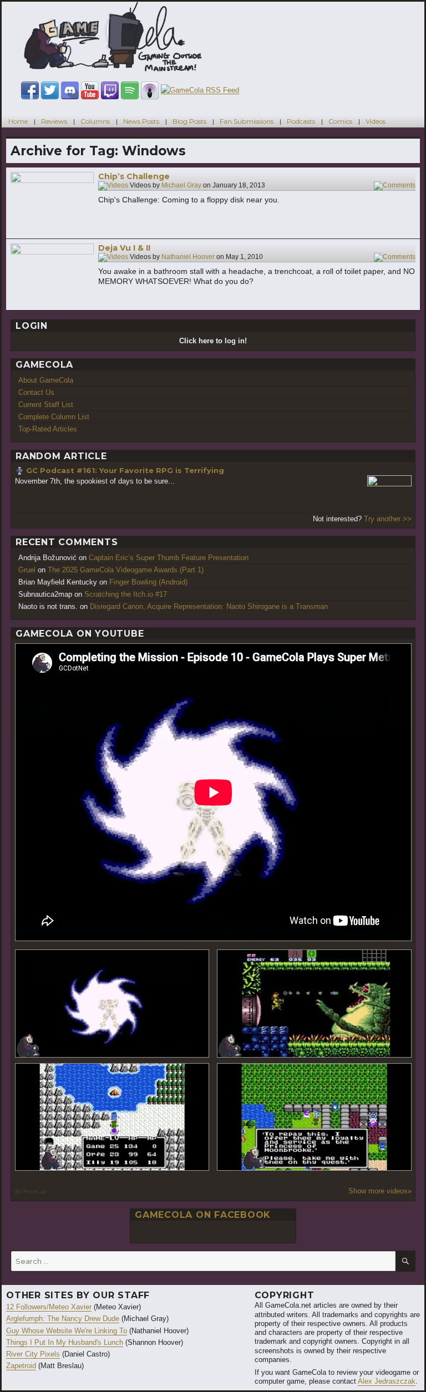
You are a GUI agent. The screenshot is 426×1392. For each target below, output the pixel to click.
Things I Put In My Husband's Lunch (64, 1342)
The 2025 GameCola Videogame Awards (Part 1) (126, 570)
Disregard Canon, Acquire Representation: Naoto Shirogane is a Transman (209, 606)
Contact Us (36, 392)
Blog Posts (189, 121)
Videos (376, 121)
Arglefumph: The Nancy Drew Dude (62, 1318)
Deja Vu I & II (124, 248)
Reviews (54, 121)
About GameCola (45, 380)
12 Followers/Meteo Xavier (49, 1307)
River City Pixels (33, 1354)
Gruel (27, 570)
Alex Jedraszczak (386, 1381)
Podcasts (301, 121)
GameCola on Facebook (203, 1215)
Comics (340, 121)
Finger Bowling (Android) (148, 582)
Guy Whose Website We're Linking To (66, 1331)
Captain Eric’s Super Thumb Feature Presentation (168, 557)
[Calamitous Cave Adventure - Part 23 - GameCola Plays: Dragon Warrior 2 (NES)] (112, 1117)
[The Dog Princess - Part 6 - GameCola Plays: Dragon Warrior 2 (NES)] (314, 1117)
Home (18, 121)
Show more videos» (380, 1191)
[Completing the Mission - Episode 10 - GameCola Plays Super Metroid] (112, 1003)
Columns (95, 121)
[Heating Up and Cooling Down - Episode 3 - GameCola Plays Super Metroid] (314, 1003)
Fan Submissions (246, 121)
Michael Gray (181, 186)
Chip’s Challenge (134, 176)
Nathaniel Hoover (188, 257)
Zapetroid (21, 1365)
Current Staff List (45, 404)
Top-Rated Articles (47, 429)
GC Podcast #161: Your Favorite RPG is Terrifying (125, 470)
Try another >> (388, 519)
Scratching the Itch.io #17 (125, 594)
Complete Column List (53, 417)
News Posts (141, 121)
